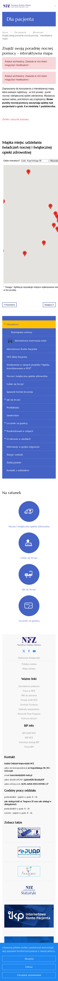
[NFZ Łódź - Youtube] (34, 650)
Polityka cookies (29, 663)
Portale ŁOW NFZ (29, 699)
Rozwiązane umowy (21, 332)
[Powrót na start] (28, 6)
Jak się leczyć (14, 399)
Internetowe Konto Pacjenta (22, 349)
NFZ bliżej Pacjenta (17, 356)
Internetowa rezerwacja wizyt (30, 340)
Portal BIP (29, 746)
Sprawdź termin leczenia (20, 391)
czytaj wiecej (30, 871)
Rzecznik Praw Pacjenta (29, 713)
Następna (48, 304)
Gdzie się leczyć (15, 383)
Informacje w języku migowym (23, 446)
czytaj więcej (30, 832)
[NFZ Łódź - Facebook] (29, 650)
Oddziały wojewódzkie (29, 709)
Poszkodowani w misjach (20, 431)
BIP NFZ (29, 737)
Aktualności (13, 324)
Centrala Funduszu (29, 704)
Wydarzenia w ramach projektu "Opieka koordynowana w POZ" (28, 366)
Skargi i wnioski (15, 454)
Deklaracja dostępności (29, 657)
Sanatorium (13, 415)
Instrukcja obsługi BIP (29, 742)
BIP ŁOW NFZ (29, 732)
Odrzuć (29, 966)
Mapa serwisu (29, 668)
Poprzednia (10, 304)
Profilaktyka (13, 407)
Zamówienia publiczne (29, 686)
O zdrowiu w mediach (18, 438)
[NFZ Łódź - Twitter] (23, 650)
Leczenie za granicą (17, 423)
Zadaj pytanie (14, 462)
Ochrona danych (29, 718)
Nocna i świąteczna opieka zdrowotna (27, 376)
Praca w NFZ (29, 690)
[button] (55, 6)
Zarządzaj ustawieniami (29, 975)
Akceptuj (29, 958)
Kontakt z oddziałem (18, 470)
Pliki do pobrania (29, 695)
